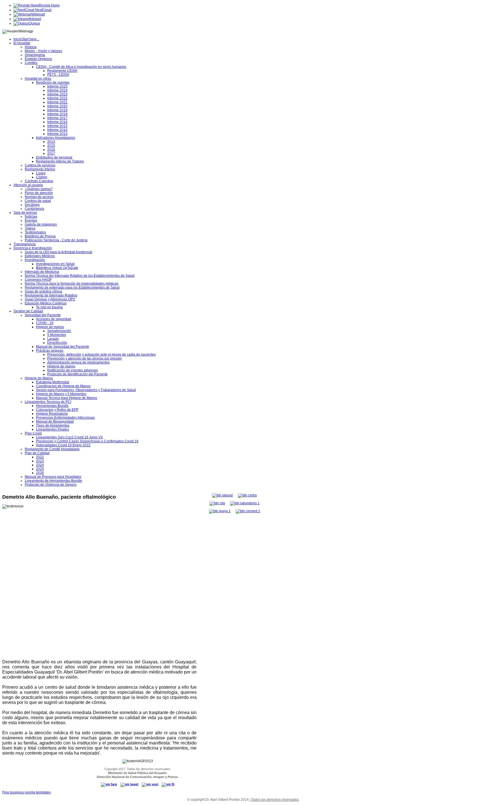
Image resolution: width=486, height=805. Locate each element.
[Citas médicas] (217, 503)
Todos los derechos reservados (274, 800)
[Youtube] (150, 784)
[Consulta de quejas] (220, 511)
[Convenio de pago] (248, 511)
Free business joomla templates (26, 792)
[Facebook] (109, 784)
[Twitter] (129, 784)
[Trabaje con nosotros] (222, 495)
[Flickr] (168, 784)
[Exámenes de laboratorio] (245, 503)
